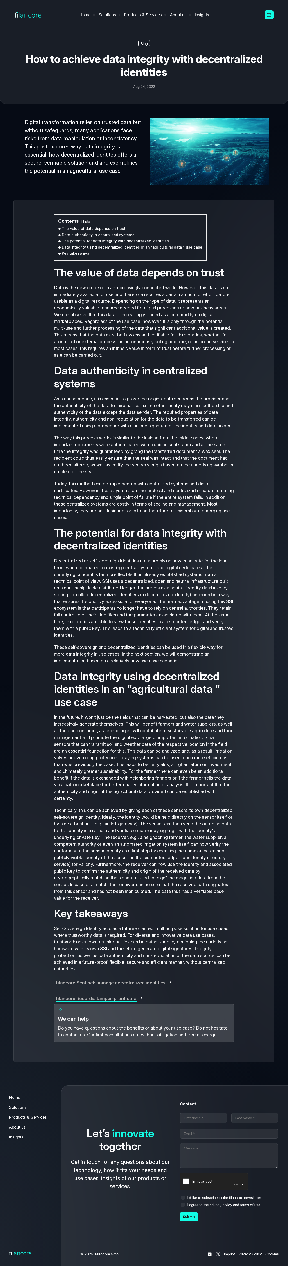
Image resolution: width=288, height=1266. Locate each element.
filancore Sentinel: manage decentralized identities (111, 983)
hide (86, 221)
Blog (144, 43)
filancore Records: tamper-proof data (96, 998)
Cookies (272, 1254)
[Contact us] (269, 14)
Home (84, 14)
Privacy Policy (250, 1254)
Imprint (229, 1254)
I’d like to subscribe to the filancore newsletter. (224, 1197)
